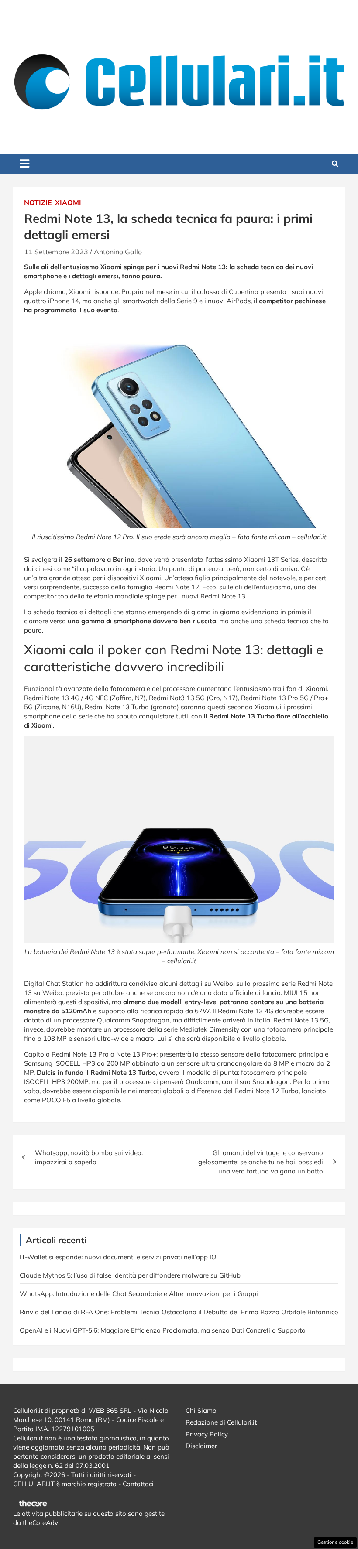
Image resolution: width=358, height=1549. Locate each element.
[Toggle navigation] (24, 164)
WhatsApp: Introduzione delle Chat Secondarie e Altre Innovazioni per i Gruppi (139, 1293)
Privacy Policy (207, 1434)
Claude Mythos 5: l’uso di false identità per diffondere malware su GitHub (130, 1275)
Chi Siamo (201, 1410)
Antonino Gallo (118, 251)
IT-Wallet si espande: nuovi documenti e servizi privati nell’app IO (118, 1257)
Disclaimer (201, 1446)
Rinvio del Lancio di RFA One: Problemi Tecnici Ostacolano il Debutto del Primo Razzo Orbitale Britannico (179, 1312)
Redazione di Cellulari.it (221, 1422)
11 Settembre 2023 (56, 251)
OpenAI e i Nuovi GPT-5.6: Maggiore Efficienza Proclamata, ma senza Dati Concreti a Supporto (163, 1330)
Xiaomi (68, 202)
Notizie (38, 202)
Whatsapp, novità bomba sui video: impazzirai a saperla (89, 1157)
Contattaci (138, 1484)
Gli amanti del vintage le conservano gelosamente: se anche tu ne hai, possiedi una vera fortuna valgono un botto (260, 1162)
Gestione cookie (335, 1542)
